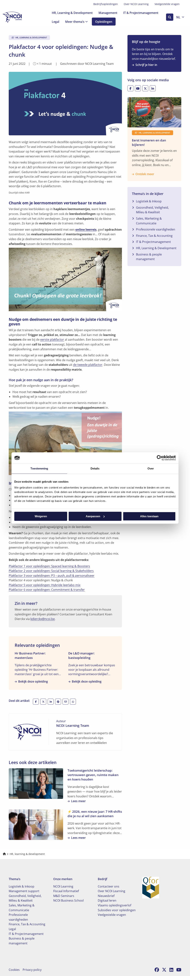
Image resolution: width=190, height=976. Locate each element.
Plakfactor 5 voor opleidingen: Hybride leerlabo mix (44, 585)
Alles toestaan (149, 516)
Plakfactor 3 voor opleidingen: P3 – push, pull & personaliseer (51, 576)
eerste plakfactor (52, 339)
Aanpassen (93, 516)
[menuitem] (105, 4)
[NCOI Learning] (21, 17)
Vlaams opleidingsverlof (114, 905)
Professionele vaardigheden (155, 229)
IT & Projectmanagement (140, 13)
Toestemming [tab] (39, 468)
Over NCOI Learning (136, 4)
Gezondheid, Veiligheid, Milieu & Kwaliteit (152, 209)
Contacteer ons (108, 886)
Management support (24, 891)
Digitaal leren (107, 900)
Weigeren (41, 516)
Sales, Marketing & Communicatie (149, 220)
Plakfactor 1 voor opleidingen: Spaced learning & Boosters (49, 566)
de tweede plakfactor (87, 365)
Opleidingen (103, 22)
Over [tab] (151, 468)
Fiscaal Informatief (66, 891)
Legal (55, 22)
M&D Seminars (63, 896)
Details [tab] (95, 468)
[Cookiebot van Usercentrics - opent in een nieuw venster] (159, 458)
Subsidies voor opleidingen (117, 910)
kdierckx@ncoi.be (42, 619)
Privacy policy (32, 970)
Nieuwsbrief (106, 896)
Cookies (14, 970)
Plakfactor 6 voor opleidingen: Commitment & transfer (47, 590)
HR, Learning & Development (72, 13)
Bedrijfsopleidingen (105, 4)
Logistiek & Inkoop (149, 201)
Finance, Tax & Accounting (154, 236)
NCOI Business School (68, 900)
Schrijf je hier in (146, 65)
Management (108, 13)
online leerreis (85, 230)
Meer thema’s (74, 22)
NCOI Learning (63, 886)
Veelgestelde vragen (167, 4)
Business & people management (149, 256)
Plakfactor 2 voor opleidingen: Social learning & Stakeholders (51, 571)
